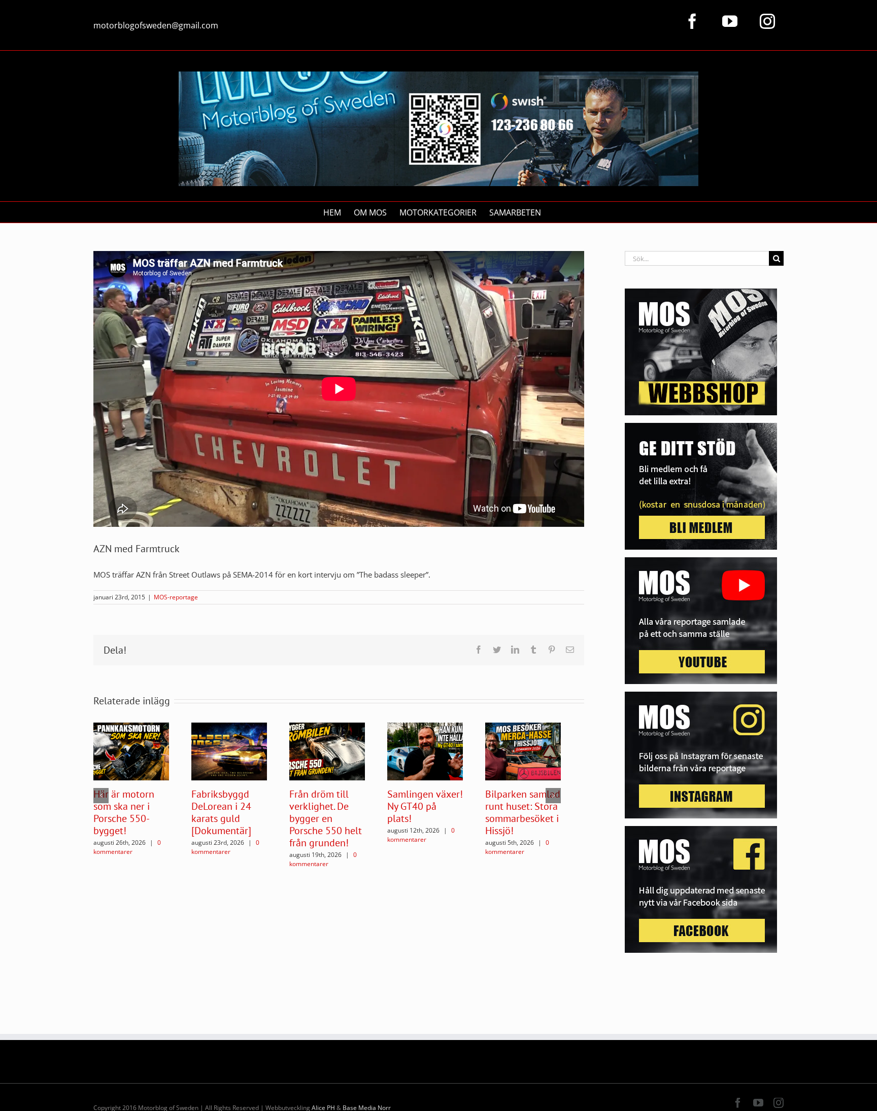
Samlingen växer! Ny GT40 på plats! (425, 806)
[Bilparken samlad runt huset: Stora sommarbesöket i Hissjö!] (523, 750)
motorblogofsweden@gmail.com (155, 25)
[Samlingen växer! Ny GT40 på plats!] (425, 750)
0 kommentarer (127, 847)
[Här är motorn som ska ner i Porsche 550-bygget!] (131, 750)
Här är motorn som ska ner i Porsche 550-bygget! (123, 812)
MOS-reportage (176, 597)
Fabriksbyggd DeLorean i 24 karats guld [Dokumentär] (221, 812)
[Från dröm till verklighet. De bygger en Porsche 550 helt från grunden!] (327, 750)
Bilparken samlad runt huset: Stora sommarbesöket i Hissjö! (522, 812)
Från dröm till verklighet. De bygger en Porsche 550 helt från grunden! (325, 818)
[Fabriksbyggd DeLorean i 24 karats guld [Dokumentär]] (229, 750)
